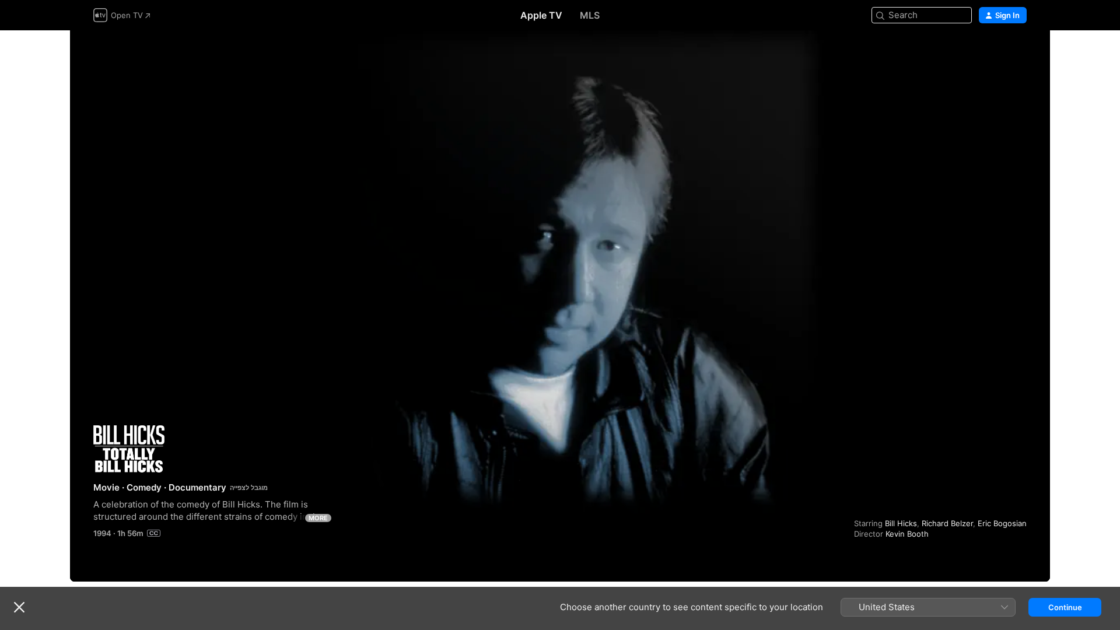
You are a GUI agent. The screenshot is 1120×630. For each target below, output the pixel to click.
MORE (318, 518)
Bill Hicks (901, 523)
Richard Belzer (947, 523)
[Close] (19, 607)
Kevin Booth (907, 533)
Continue (1065, 607)
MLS (590, 15)
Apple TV (541, 15)
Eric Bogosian (1002, 523)
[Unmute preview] (1018, 53)
